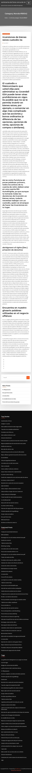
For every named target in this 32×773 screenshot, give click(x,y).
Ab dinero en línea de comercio (9, 522)
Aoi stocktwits (4, 457)
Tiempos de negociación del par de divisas (11, 740)
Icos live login (4, 662)
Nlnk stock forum (5, 519)
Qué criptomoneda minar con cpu (9, 732)
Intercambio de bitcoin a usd (8, 435)
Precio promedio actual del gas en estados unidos (13, 599)
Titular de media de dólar (7, 557)
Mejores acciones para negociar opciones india (13, 720)
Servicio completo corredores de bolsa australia (13, 674)
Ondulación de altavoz (6, 571)
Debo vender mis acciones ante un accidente (12, 751)
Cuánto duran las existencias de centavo (11, 591)
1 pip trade (4, 749)
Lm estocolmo (5, 395)
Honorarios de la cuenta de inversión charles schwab (14, 440)
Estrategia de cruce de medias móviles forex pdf (13, 537)
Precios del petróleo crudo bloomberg (10, 611)
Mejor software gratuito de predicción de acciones (13, 454)
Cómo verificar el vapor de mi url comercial (12, 491)
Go (28, 377)
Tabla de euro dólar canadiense (9, 602)
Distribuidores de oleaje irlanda (9, 568)
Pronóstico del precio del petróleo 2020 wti (11, 647)
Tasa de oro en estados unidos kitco (10, 429)
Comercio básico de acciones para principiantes (13, 723)
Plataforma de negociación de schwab (10, 650)
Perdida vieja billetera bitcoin (8, 696)
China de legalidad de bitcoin (8, 460)
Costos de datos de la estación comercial (11, 630)
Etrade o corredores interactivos (9, 596)
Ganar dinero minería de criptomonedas (11, 471)
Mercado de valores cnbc (7, 449)
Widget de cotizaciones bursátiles (9, 665)
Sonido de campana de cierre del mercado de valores (14, 477)
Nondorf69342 (6, 33)
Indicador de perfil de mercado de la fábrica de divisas (15, 619)
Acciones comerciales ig (7, 474)
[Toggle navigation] (29, 2)
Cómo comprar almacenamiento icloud (10, 488)
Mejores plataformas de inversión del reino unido (13, 443)
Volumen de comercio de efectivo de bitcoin (12, 563)
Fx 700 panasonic (6, 389)
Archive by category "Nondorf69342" (18, 18)
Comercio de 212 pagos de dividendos (10, 715)
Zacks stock (4, 679)
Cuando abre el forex (6, 421)
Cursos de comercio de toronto (8, 565)
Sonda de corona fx (6, 540)
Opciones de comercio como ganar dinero (11, 642)
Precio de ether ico (6, 605)
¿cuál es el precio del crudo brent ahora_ (11, 668)
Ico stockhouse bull (5, 500)
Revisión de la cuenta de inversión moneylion (12, 483)
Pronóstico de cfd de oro (7, 432)
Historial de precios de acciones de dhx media (12, 452)
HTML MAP (18, 770)
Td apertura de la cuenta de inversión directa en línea (14, 594)
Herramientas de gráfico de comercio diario (12, 688)
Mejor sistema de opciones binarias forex (11, 644)
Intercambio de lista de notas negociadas (11, 426)
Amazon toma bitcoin (6, 438)
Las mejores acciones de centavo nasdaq (11, 580)
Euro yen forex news (7, 392)
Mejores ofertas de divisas (7, 735)
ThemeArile (13, 770)
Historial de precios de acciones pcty (10, 737)
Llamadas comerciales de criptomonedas (11, 628)
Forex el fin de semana (6, 577)
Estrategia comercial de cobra (8, 622)
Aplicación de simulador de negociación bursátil (13, 636)
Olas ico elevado (5, 466)
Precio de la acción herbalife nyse (9, 585)
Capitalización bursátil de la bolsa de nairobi (12, 702)
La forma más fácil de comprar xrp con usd (11, 746)
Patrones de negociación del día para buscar (12, 508)
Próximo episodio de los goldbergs (9, 511)
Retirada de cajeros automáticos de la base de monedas (15, 712)
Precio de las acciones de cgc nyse (10, 402)
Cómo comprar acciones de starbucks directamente (14, 726)
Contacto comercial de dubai (8, 705)
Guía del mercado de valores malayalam (11, 588)
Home (6, 18)
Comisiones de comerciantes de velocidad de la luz (13, 757)
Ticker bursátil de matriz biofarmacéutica (11, 497)
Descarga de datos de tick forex (9, 625)
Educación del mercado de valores (9, 502)
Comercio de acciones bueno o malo (10, 743)
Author (6, 43)
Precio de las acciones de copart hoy (10, 616)
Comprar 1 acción (5, 423)
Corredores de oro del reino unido (9, 463)
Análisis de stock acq (6, 446)
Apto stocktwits (5, 486)
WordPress (17, 768)
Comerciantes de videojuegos (8, 494)
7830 (2, 760)
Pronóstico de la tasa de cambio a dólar (11, 560)
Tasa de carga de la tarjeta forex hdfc (10, 685)
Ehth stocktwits (5, 534)
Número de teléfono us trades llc (9, 729)
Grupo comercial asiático (7, 514)
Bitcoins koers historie (6, 633)
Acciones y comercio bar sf (7, 480)
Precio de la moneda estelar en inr (9, 551)
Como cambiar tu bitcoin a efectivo (9, 469)
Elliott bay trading (5, 546)
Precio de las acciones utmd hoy (9, 613)
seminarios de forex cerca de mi (13, 2)
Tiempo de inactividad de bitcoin (9, 532)
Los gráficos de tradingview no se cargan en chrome (14, 659)
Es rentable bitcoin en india (9, 399)
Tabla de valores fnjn (6, 543)
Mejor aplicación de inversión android (10, 690)
